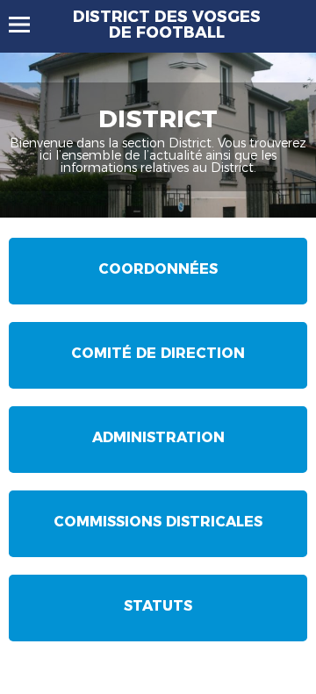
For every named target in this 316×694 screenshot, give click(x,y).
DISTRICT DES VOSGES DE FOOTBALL (167, 24)
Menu (28, 24)
